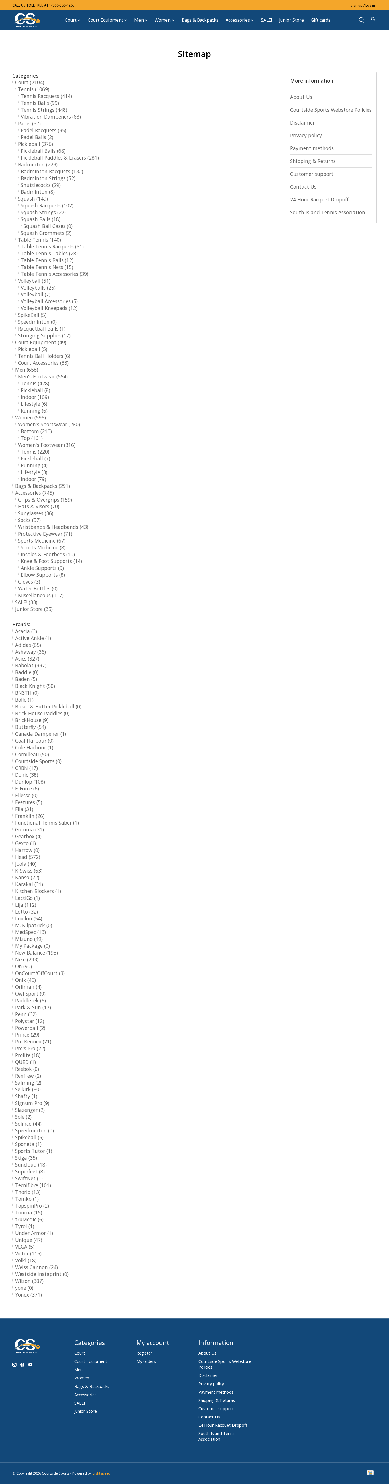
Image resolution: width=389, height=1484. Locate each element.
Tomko (27, 1198)
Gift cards (321, 20)
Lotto (26, 911)
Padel (29, 123)
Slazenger (30, 1109)
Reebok (27, 1068)
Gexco (25, 843)
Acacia (26, 631)
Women (30, 417)
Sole (23, 1116)
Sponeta (28, 1144)
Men (26, 369)
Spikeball (29, 1137)
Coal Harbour (34, 740)
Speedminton (37, 321)
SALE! (266, 20)
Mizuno (29, 938)
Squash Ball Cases (48, 226)
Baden (26, 679)
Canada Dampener (40, 733)
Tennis (33, 89)
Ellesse (26, 795)
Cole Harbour (34, 747)
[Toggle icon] (361, 20)
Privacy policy (306, 135)
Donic (26, 774)
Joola (25, 863)
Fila (24, 809)
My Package (32, 945)
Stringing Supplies (44, 335)
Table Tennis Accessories (54, 273)
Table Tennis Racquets (52, 246)
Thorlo (27, 1192)
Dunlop (30, 781)
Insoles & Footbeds (48, 554)
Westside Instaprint (42, 1274)
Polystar (29, 1021)
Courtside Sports (38, 761)
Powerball (30, 1027)
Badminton (38, 164)
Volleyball (34, 280)
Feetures (28, 802)
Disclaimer (302, 122)
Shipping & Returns (313, 161)
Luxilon (28, 918)
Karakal (29, 884)
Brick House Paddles (42, 713)
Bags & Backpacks (200, 20)
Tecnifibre (33, 1185)
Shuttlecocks (41, 185)
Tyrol (24, 1226)
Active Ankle (33, 638)
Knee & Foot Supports (51, 561)
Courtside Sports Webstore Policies (331, 109)
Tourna (28, 1212)
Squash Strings (43, 212)
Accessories (34, 492)
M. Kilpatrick (33, 925)
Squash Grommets (46, 232)
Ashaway (30, 651)
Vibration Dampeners (51, 116)
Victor (28, 1253)
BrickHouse (31, 720)
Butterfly (30, 726)
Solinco (28, 1123)
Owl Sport (30, 993)
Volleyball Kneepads (49, 308)
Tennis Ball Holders (44, 355)
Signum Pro (32, 1103)
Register (144, 1353)
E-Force (27, 788)
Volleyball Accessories (49, 301)
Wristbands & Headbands (53, 526)
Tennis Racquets (46, 96)
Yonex (28, 1294)
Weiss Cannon (36, 1267)
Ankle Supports (42, 567)
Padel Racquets (43, 130)
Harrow (27, 850)
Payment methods (312, 148)
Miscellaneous (41, 595)
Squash (33, 198)
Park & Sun (33, 1007)
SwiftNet (29, 1178)
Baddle (26, 672)
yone (24, 1287)
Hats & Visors (38, 506)
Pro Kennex (33, 1041)
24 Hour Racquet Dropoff (319, 199)
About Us (301, 96)
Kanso (27, 877)
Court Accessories (43, 362)
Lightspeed (101, 1473)
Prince (27, 1034)
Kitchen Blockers (38, 891)
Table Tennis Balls (47, 260)
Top (32, 438)
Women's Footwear (46, 444)
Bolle (24, 699)
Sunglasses (35, 513)
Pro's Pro (30, 1048)
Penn (26, 1014)
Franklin (29, 815)
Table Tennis (39, 239)
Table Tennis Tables (49, 253)
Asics (27, 658)
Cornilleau (32, 754)
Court (29, 82)
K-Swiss (28, 870)
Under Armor (34, 1233)
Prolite (27, 1055)
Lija (25, 904)
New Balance (36, 952)
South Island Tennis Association (327, 212)
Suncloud (31, 1164)
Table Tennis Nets (47, 267)
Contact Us (303, 186)
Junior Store (291, 20)
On (23, 966)
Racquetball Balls (41, 328)
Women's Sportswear (49, 424)
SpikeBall (32, 314)
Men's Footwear (43, 376)
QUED (25, 1062)
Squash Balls (40, 219)
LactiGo (27, 897)
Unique (28, 1239)
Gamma (29, 829)
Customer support (311, 173)
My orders (146, 1361)
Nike (26, 959)
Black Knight (35, 685)
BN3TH (27, 692)
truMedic (29, 1219)
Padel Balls (37, 137)
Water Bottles (38, 588)
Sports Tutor (33, 1150)
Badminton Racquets (52, 171)
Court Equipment (40, 342)
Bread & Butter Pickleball (48, 706)
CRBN (26, 768)
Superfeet (30, 1171)
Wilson (29, 1280)
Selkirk (28, 1089)
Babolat (30, 665)
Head (27, 856)
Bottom (36, 431)
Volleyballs (38, 287)
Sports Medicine (41, 540)
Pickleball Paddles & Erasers (60, 157)
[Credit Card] (370, 1473)
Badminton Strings (48, 178)
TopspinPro (32, 1205)
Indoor (35, 397)
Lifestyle (34, 403)
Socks (29, 520)
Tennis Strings (44, 109)
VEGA (24, 1246)
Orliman (28, 986)
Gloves (29, 581)
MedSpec (30, 932)
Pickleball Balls (43, 150)
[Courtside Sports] (26, 20)
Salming (28, 1082)
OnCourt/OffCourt (40, 973)
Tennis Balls (40, 102)
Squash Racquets (47, 205)
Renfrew (28, 1075)
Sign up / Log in (363, 5)
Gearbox (28, 836)
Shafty (26, 1096)
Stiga (26, 1157)
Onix (25, 980)
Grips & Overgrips (45, 499)
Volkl (25, 1260)
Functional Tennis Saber (47, 822)
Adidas (28, 644)
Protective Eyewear (45, 533)
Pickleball (35, 143)
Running (34, 410)
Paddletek (30, 1000)
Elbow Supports (43, 574)
